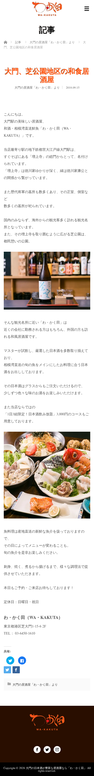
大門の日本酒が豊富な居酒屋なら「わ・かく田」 (56, 768)
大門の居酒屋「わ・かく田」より (37, 87)
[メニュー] (86, 9)
